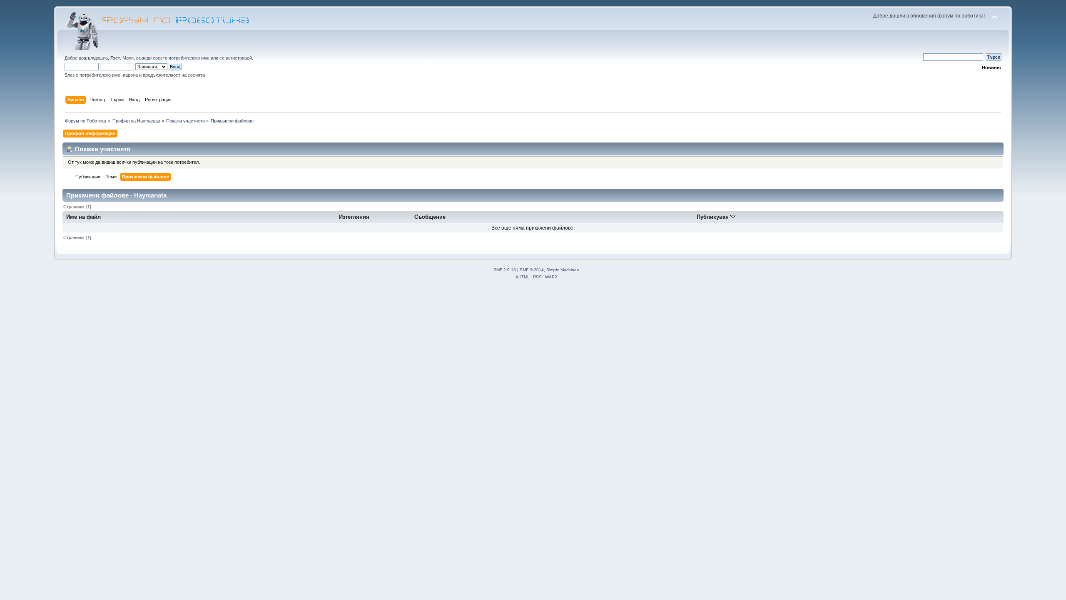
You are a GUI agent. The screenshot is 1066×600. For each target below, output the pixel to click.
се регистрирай (235, 57)
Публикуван (713, 217)
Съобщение (430, 217)
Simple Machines (562, 270)
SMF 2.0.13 (504, 270)
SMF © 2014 (532, 270)
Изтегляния (354, 217)
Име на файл (83, 217)
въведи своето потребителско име (172, 57)
